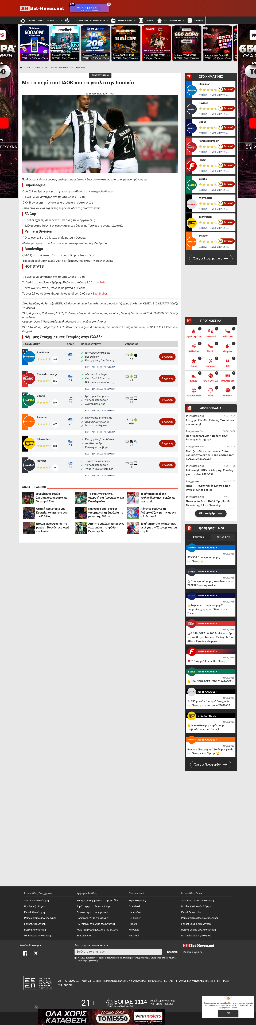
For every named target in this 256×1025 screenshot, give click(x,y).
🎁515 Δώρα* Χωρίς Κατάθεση (206, 661)
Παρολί (133, 924)
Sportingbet (100, 293)
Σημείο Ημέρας (137, 900)
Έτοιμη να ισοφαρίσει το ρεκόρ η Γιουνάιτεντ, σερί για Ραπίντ (52, 527)
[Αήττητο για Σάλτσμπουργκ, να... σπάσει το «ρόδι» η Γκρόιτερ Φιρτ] (81, 528)
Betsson (41, 417)
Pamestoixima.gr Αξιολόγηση (40, 918)
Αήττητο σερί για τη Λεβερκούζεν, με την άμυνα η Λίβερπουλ (158, 512)
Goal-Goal (134, 906)
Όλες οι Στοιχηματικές (208, 258)
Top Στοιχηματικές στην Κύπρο (94, 906)
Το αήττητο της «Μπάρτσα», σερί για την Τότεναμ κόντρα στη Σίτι (159, 527)
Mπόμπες (134, 929)
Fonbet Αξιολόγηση (35, 924)
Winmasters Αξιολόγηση (37, 935)
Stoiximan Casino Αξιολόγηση (197, 900)
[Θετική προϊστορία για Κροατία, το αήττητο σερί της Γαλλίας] (29, 513)
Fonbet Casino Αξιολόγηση (196, 924)
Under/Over (135, 912)
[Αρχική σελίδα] (21, 67)
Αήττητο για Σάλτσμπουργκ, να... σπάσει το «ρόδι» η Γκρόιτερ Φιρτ (106, 527)
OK (228, 1013)
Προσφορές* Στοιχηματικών (92, 918)
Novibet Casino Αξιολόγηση (196, 906)
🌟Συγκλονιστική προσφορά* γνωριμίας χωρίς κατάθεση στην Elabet (207, 609)
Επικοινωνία (84, 935)
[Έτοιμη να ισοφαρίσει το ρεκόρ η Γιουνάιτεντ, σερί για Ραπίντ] (29, 528)
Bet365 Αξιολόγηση (35, 929)
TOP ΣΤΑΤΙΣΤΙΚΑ (33, 67)
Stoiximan (43, 352)
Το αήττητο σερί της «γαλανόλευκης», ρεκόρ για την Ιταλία (158, 497)
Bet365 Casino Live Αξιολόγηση (198, 929)
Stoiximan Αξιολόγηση (36, 900)
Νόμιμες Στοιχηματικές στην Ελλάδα (97, 900)
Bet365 (41, 395)
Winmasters (205, 197)
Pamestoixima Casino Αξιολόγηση (200, 918)
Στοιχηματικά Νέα (195, 416)
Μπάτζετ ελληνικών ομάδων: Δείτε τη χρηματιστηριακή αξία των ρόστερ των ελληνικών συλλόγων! (210, 455)
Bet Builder (135, 918)
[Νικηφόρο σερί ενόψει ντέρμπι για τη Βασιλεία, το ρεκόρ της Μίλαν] (81, 513)
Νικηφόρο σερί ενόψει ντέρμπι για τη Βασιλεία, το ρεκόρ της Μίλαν (105, 512)
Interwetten (43, 439)
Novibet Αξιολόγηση (35, 906)
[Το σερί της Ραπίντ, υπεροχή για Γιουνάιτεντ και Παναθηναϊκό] (81, 498)
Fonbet (202, 160)
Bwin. (102, 282)
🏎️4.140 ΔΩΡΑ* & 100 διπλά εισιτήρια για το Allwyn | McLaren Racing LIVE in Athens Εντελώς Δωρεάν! (210, 637)
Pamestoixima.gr (47, 374)
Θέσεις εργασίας (193, 952)
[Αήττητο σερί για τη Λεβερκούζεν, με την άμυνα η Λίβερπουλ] (133, 513)
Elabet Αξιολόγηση (34, 912)
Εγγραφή (167, 356)
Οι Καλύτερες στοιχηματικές (93, 912)
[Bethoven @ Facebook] (25, 953)
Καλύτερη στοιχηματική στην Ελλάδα (97, 929)
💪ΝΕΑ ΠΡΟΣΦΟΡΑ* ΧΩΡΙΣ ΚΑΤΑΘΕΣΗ (210, 681)
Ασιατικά (134, 935)
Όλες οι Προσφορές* (208, 764)
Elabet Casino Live (191, 912)
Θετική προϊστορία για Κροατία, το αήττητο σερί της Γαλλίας (52, 512)
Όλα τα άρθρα (208, 513)
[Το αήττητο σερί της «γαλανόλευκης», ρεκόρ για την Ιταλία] (133, 498)
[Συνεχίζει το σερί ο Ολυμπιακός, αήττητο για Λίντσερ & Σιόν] (28, 498)
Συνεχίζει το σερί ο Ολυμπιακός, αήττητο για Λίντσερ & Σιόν (51, 497)
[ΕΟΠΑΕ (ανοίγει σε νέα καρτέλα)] (140, 1002)
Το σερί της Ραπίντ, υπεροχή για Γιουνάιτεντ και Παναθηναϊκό (106, 497)
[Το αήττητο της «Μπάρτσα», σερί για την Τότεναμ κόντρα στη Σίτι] (133, 528)
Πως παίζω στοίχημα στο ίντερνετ (96, 924)
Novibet (41, 460)
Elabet (202, 121)
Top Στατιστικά (100, 75)
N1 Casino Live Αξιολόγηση (196, 935)
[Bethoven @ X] (36, 953)
